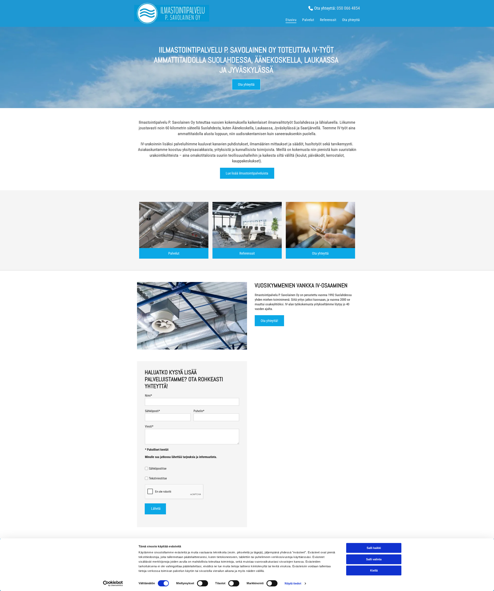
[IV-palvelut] (173, 225)
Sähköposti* (152, 411)
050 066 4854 (348, 8)
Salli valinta (373, 559)
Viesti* (149, 426)
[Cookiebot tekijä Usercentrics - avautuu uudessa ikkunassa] (113, 583)
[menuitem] (288, 20)
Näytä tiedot (293, 583)
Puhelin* (199, 411)
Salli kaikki (374, 548)
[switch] (202, 583)
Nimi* (148, 395)
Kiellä (374, 570)
